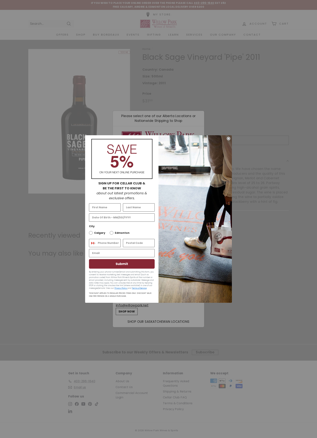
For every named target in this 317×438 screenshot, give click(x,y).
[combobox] (92, 243)
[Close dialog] (228, 138)
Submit (122, 263)
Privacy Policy (120, 288)
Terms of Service (139, 288)
